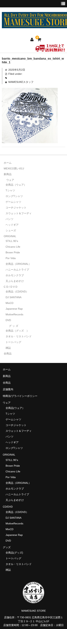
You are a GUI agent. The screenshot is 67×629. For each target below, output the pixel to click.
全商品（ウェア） (17, 184)
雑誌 (8, 347)
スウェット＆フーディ (19, 213)
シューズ (11, 230)
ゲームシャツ (13, 201)
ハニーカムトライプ (17, 269)
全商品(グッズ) (14, 552)
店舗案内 (8, 389)
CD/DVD (8, 506)
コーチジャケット (16, 207)
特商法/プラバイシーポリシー (20, 395)
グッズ (8, 547)
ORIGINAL (10, 236)
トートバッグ (13, 342)
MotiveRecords (14, 314)
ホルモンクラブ (15, 275)
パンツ (9, 219)
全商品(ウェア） (15, 407)
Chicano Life (13, 246)
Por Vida (11, 258)
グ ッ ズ (13, 325)
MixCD (9, 302)
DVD (8, 320)
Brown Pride (13, 252)
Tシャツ (10, 190)
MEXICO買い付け (14, 168)
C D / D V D (10, 286)
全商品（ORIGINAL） (18, 263)
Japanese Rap (14, 308)
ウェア (10, 179)
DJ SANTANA (13, 297)
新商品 (8, 174)
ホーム (8, 162)
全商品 (8, 353)
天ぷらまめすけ (15, 281)
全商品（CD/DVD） (18, 291)
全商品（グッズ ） (17, 330)
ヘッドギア (12, 224)
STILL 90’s (12, 240)
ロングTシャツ (14, 196)
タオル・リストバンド (19, 336)
